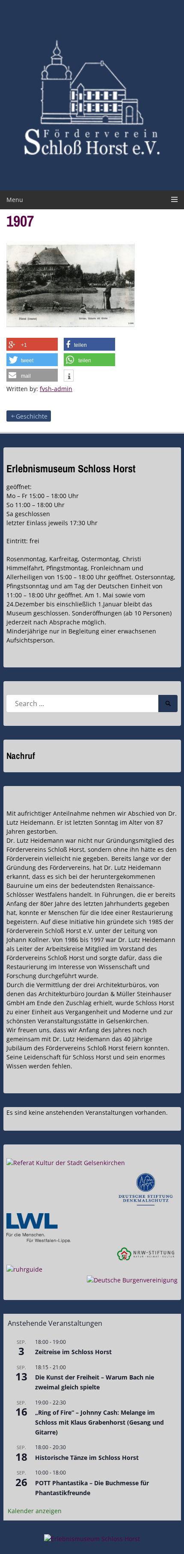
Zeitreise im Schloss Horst (73, 1352)
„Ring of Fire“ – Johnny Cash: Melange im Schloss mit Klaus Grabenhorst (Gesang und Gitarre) (99, 1422)
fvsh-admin (56, 389)
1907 (20, 221)
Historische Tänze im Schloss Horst (87, 1457)
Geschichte (31, 416)
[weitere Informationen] (68, 376)
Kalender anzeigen (35, 1511)
